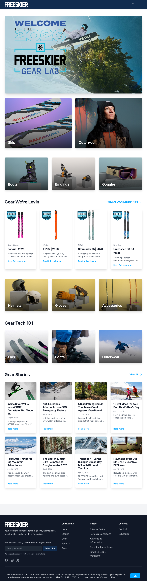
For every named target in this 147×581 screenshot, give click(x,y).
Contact (123, 529)
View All (133, 374)
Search (65, 548)
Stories (65, 533)
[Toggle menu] (140, 4)
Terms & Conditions (100, 533)
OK (135, 576)
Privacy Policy (97, 529)
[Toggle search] (133, 4)
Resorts (66, 543)
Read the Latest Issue (101, 547)
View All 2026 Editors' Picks (122, 201)
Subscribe (50, 548)
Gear (64, 538)
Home (65, 529)
